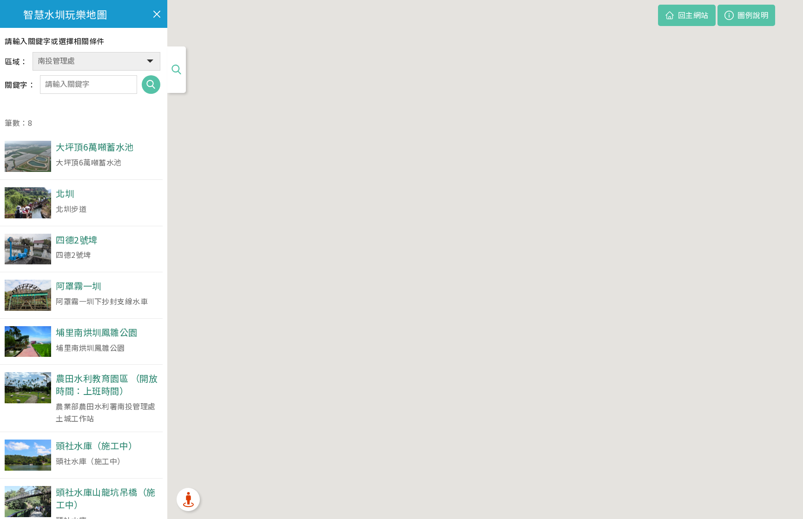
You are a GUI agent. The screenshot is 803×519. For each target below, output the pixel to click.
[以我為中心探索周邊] (188, 499)
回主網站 (693, 14)
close (156, 14)
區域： (16, 61)
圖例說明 (752, 14)
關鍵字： (20, 84)
